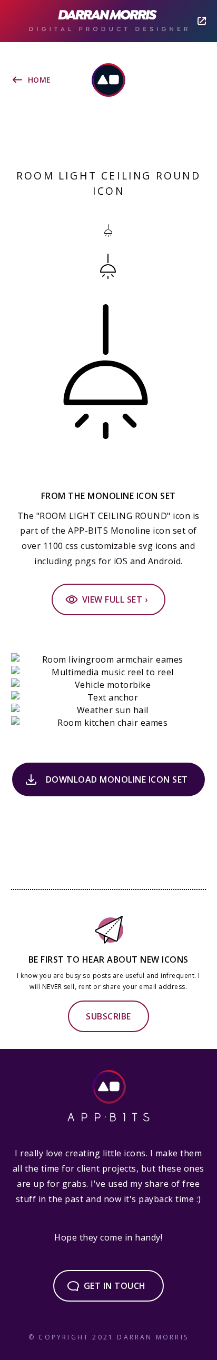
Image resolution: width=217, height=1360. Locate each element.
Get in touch (115, 1286)
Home (39, 80)
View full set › (115, 599)
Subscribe (108, 1016)
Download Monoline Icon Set (117, 779)
